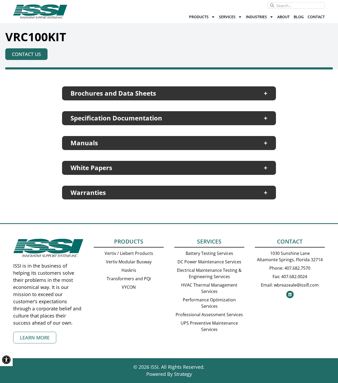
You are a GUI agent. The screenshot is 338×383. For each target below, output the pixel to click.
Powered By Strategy (169, 374)
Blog (299, 16)
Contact (316, 16)
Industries (256, 16)
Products (199, 16)
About (283, 16)
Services (227, 16)
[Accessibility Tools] (6, 359)
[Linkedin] (290, 294)
